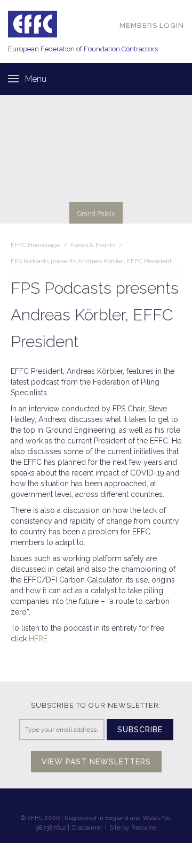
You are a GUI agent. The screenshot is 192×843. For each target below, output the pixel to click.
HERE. (39, 638)
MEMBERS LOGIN (151, 25)
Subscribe (140, 729)
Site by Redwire (132, 827)
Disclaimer (87, 827)
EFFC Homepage (35, 245)
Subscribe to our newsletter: (96, 705)
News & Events (93, 245)
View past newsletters (96, 761)
